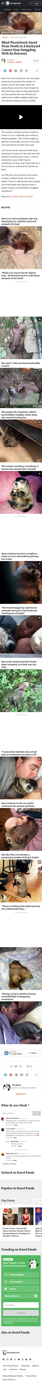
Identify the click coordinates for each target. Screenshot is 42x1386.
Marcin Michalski (12, 1118)
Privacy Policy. (9, 1323)
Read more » (21, 1094)
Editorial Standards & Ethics (13, 1376)
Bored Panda (11, 1352)
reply (15, 1125)
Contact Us (13, 1369)
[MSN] (26, 1359)
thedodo (28, 196)
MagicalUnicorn (12, 1153)
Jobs (4, 1369)
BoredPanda (13, 3)
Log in (37, 3)
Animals (5, 37)
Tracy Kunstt (10, 1129)
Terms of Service (9, 1380)
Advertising (25, 1366)
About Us (35, 1366)
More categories (12, 1296)
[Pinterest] (11, 1359)
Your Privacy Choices (10, 1366)
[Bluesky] (19, 1359)
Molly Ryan (15, 1141)
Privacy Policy (31, 1376)
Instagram (15, 196)
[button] (34, 1200)
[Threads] (23, 1359)
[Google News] (30, 1359)
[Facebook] (3, 1359)
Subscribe (21, 1313)
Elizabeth (10, 60)
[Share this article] (36, 70)
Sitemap (23, 1369)
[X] (15, 1359)
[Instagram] (7, 1359)
